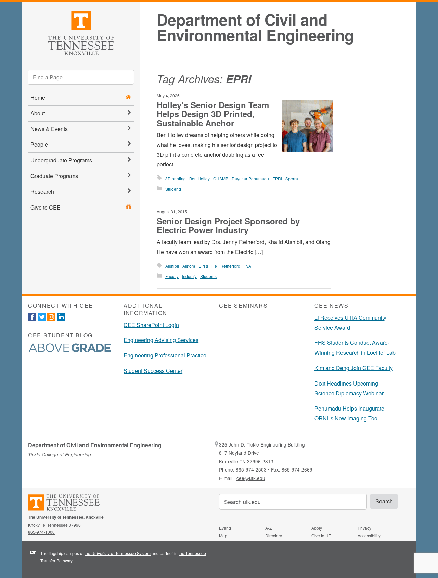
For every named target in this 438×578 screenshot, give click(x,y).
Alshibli (172, 266)
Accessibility (369, 535)
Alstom (188, 266)
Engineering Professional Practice (165, 355)
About (37, 113)
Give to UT (321, 535)
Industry (189, 276)
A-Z (268, 528)
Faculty (172, 276)
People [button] (39, 144)
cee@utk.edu (250, 478)
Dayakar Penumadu (250, 178)
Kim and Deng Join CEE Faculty (353, 368)
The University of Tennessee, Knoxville (81, 32)
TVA (247, 266)
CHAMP (220, 178)
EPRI (277, 178)
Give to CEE (45, 207)
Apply (316, 528)
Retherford (230, 266)
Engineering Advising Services (161, 340)
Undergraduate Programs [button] (61, 160)
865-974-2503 (251, 469)
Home (37, 97)
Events (225, 528)
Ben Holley (199, 178)
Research (42, 192)
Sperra (291, 178)
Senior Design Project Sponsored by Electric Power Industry (228, 225)
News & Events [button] (49, 129)
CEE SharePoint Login (151, 325)
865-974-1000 (41, 532)
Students (173, 189)
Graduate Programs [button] (54, 176)
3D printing (175, 178)
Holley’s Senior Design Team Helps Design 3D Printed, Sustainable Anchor (213, 114)
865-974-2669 (297, 469)
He (214, 266)
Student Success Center (153, 371)
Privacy (364, 528)
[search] (81, 77)
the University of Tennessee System (118, 553)
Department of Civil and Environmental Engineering (255, 27)
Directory (273, 535)
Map (223, 535)
